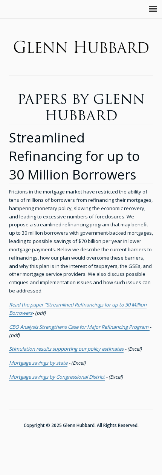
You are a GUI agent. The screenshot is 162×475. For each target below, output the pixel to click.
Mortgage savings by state (38, 362)
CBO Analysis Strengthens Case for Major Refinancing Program (79, 326)
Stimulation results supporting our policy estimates (66, 348)
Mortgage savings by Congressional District (57, 376)
